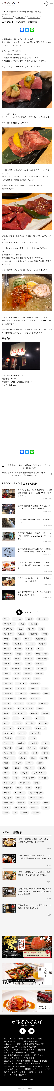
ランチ (39, 673)
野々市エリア (39, 1055)
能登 (29, 664)
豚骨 (6, 778)
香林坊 (23, 698)
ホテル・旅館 (23, 1064)
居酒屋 (21, 634)
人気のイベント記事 (12, 1044)
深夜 (37, 783)
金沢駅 (31, 629)
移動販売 (35, 693)
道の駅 (44, 758)
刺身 (16, 778)
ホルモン (43, 778)
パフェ (26, 678)
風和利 (34, 713)
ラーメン (38, 1069)
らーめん (42, 669)
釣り (6, 619)
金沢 (6, 768)
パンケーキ (22, 683)
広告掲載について (27, 1079)
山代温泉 (8, 654)
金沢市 (25, 813)
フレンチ (31, 644)
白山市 (21, 743)
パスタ (20, 748)
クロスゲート (9, 758)
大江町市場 (43, 659)
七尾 (38, 788)
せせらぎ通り (9, 698)
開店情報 (36, 1064)
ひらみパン (22, 693)
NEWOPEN (41, 728)
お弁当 (21, 803)
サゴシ (22, 733)
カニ (6, 773)
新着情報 (12, 12)
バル (45, 688)
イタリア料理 (9, 753)
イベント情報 (28, 1058)
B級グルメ (29, 768)
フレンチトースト (25, 708)
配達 (20, 629)
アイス (33, 738)
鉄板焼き (34, 688)
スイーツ (21, 738)
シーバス (18, 619)
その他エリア (34, 17)
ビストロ (32, 748)
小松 (35, 753)
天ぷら (25, 773)
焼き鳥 (42, 644)
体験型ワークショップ (26, 1053)
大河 (6, 713)
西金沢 (17, 639)
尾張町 (46, 713)
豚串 (6, 813)
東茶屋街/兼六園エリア (34, 1044)
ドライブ (18, 763)
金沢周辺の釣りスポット (39, 1066)
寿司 (6, 639)
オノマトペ (9, 708)
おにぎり (34, 743)
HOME (4, 12)
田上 (16, 718)
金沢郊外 (29, 659)
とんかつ (8, 798)
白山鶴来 (18, 723)
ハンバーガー (9, 783)
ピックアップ (9, 1039)
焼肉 (45, 634)
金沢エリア (8, 17)
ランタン (35, 698)
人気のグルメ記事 (11, 1050)
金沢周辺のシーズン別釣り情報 (17, 1061)
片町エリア (8, 1053)
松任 (16, 678)
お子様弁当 (41, 639)
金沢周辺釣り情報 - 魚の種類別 (17, 1055)
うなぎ (31, 703)
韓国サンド (25, 783)
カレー (46, 743)
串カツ (18, 649)
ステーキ (8, 693)
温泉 (6, 1058)
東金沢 (28, 673)
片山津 (30, 649)
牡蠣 (29, 788)
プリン (30, 763)
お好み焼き (9, 629)
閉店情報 (15, 1058)
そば (48, 1069)
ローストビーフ (25, 728)
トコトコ (19, 703)
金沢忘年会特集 (40, 1061)
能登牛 (46, 753)
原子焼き (8, 688)
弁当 (42, 629)
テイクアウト (9, 624)
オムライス (35, 803)
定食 (17, 659)
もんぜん (43, 703)
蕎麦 (29, 654)
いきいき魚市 (29, 778)
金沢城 (17, 768)
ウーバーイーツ (36, 798)
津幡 (6, 678)
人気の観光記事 (10, 1047)
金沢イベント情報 (34, 1039)
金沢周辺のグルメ (11, 1041)
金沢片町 (34, 634)
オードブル (9, 634)
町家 (40, 763)
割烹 (6, 723)
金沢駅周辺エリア (28, 1047)
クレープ (21, 798)
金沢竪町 (29, 669)
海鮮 (22, 624)
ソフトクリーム (39, 773)
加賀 (19, 654)
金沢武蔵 (21, 688)
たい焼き (24, 753)
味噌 (40, 708)
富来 (19, 788)
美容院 (36, 813)
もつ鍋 (42, 768)
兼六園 (39, 664)
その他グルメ (21, 1075)
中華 (17, 673)
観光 (6, 763)
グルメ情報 (8, 1069)
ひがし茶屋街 (42, 654)
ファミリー (43, 619)
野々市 (7, 649)
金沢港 (30, 619)
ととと (7, 703)
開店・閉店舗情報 (30, 1041)
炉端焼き (35, 683)
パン (40, 649)
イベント (8, 683)
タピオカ (16, 669)
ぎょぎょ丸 (36, 733)
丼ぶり (7, 808)
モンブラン (20, 793)
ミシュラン (9, 728)
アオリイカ (9, 803)
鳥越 (33, 758)
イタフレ (40, 1072)
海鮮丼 (7, 664)
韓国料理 (8, 788)
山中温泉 (31, 723)
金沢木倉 (18, 644)
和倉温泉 (8, 738)
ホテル (7, 673)
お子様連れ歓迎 (36, 793)
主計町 (7, 793)
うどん (7, 659)
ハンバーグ (9, 743)
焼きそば (34, 624)
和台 (46, 693)
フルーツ (27, 718)
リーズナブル (21, 808)
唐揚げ (44, 748)
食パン (23, 758)
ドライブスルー (20, 713)
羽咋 (46, 803)
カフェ (28, 639)
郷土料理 (8, 748)
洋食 (6, 644)
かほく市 (43, 723)
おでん (18, 664)
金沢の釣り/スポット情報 (14, 1066)
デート (34, 808)
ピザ (37, 678)
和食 (6, 718)
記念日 (46, 808)
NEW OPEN (9, 733)
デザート (40, 718)
